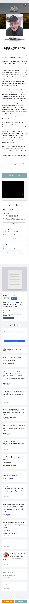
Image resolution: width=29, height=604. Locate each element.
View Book (6, 298)
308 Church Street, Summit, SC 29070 (13, 236)
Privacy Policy (10, 598)
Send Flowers (20, 252)
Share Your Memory (8, 318)
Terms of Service (18, 598)
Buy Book (14, 298)
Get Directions (14, 223)
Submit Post (14, 341)
